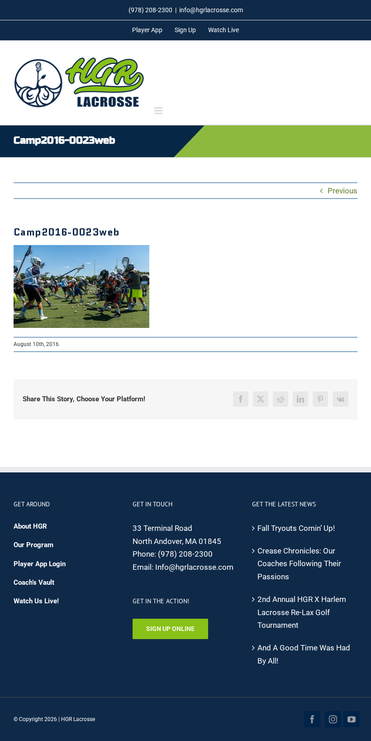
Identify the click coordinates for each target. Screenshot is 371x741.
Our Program (33, 545)
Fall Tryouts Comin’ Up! (296, 528)
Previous (342, 190)
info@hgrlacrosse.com (211, 10)
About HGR (30, 526)
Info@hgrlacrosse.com (194, 567)
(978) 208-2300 (185, 553)
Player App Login (40, 564)
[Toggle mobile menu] (159, 110)
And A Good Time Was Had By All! (303, 654)
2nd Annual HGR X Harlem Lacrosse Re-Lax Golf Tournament (301, 612)
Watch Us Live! (36, 601)
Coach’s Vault (34, 582)
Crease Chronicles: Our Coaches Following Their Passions (299, 563)
